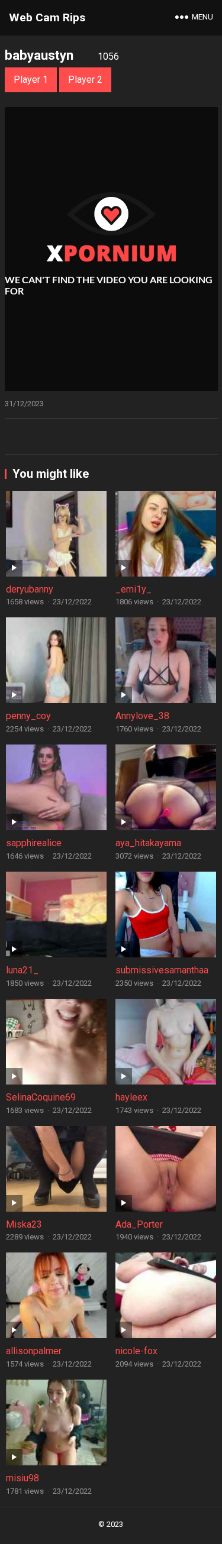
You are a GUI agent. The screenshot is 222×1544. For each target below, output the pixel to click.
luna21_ (22, 970)
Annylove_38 (142, 715)
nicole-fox (136, 1351)
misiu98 (22, 1478)
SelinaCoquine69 (41, 1097)
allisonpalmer (34, 1351)
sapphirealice (34, 843)
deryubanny (29, 589)
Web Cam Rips (47, 17)
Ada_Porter (139, 1224)
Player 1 (31, 79)
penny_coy (28, 715)
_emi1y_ (133, 589)
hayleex (131, 1097)
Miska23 (24, 1224)
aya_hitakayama (148, 843)
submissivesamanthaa (161, 970)
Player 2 (85, 79)
